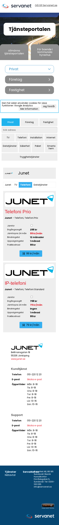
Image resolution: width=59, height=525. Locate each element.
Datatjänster (10, 146)
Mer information (29, 108)
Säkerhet (25, 146)
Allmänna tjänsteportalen (14, 52)
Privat (11, 122)
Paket (38, 146)
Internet (51, 137)
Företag (29, 122)
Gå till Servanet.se (46, 5)
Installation (36, 137)
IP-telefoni (15, 283)
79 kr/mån (36, 304)
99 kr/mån (36, 233)
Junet (8, 184)
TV (8, 137)
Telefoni (21, 137)
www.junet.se (18, 359)
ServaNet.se (31, 472)
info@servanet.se (43, 486)
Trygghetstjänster (29, 156)
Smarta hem (51, 147)
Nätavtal (10, 475)
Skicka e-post (34, 379)
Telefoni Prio (18, 211)
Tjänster (10, 472)
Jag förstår (49, 106)
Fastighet (48, 122)
